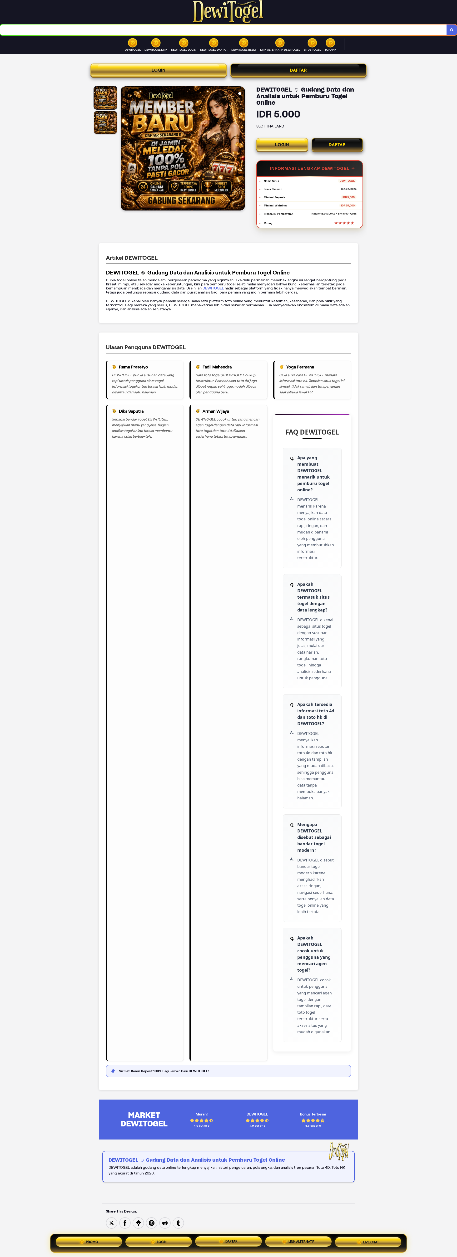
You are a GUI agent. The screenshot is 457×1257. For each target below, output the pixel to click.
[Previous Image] (124, 149)
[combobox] (223, 29)
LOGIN (159, 70)
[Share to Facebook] (125, 1223)
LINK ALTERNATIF (301, 1242)
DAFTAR (298, 70)
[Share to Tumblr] (178, 1223)
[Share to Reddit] (165, 1223)
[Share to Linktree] (138, 1223)
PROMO (92, 1241)
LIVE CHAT (371, 1243)
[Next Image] (241, 149)
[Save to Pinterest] (151, 1223)
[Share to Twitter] (111, 1223)
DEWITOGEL (214, 288)
